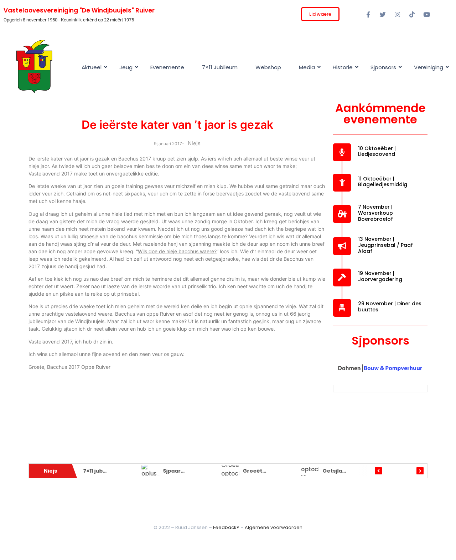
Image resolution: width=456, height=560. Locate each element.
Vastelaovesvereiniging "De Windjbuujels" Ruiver (79, 10)
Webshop (268, 67)
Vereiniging (428, 67)
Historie (343, 67)
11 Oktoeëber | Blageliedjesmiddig (382, 181)
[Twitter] (383, 14)
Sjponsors (383, 67)
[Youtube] (426, 14)
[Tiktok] (412, 14)
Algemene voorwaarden (273, 527)
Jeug (126, 67)
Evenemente (167, 67)
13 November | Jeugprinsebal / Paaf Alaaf (385, 245)
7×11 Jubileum (220, 67)
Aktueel (92, 67)
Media (307, 67)
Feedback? (226, 527)
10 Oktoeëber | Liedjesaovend (377, 151)
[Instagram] (397, 14)
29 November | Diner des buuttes (389, 306)
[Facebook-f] (368, 14)
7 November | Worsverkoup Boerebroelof (375, 213)
